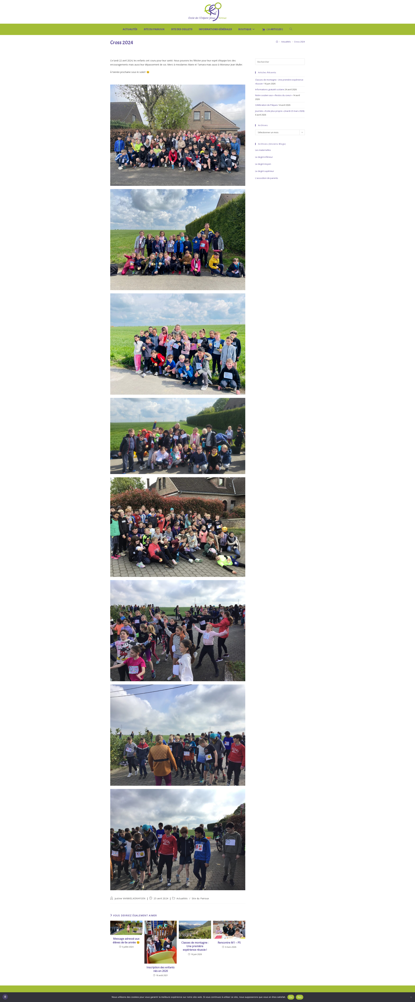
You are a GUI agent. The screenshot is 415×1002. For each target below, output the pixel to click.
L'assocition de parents (266, 178)
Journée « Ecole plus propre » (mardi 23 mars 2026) (279, 111)
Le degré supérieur (264, 171)
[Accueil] (277, 41)
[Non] (411, 997)
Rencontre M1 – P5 (229, 942)
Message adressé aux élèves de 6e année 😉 (126, 940)
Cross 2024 (299, 41)
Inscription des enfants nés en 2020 (161, 969)
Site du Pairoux (200, 898)
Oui (291, 997)
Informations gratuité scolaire (269, 89)
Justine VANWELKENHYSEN (130, 898)
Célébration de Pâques (266, 105)
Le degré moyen (263, 163)
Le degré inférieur (264, 157)
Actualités (182, 898)
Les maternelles (263, 150)
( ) (274, 29)
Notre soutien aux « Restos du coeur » (273, 95)
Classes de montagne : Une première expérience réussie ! (194, 946)
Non (299, 997)
